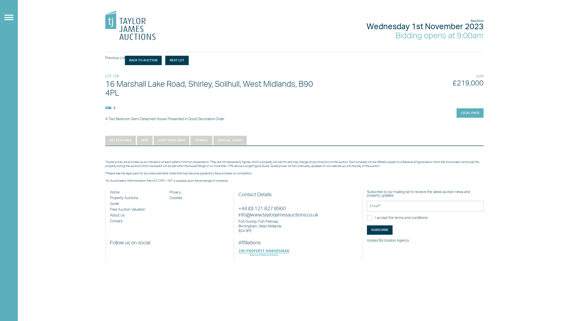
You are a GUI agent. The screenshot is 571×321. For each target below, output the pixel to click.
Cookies (176, 198)
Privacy (175, 192)
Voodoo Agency (396, 240)
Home (115, 192)
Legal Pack (470, 113)
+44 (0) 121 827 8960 (262, 208)
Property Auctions (124, 198)
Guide (114, 204)
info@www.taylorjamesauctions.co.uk (278, 215)
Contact (116, 221)
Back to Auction (143, 60)
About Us (117, 215)
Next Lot (177, 60)
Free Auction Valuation (127, 209)
